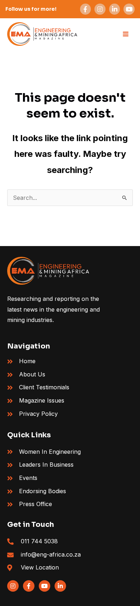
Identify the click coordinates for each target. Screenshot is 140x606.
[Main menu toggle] (125, 34)
